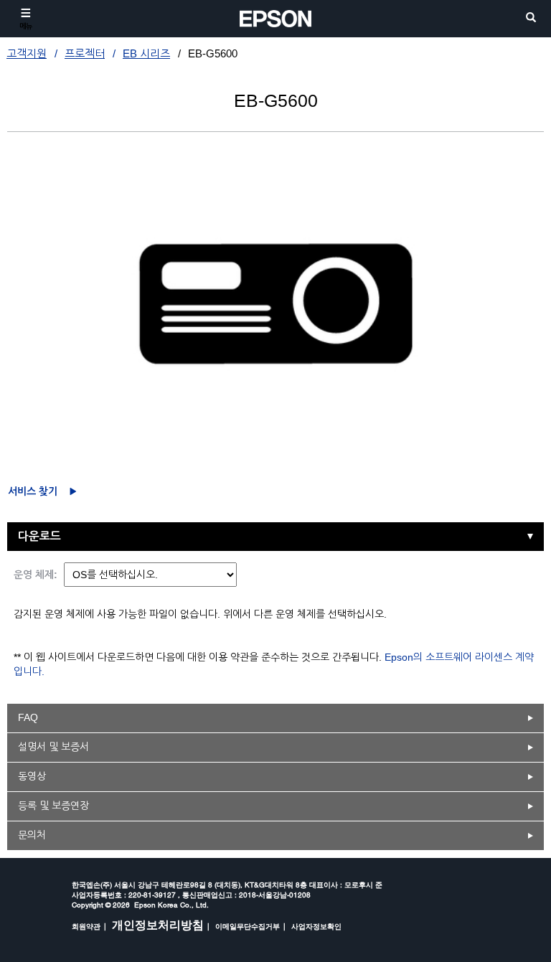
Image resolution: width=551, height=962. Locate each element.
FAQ (28, 717)
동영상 (32, 776)
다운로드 (39, 536)
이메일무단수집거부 (247, 926)
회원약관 (86, 926)
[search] (531, 18)
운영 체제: (35, 574)
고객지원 (26, 53)
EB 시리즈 (146, 53)
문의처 (32, 835)
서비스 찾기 (32, 491)
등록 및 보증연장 (53, 805)
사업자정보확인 (316, 926)
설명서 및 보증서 (53, 747)
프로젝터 (85, 53)
